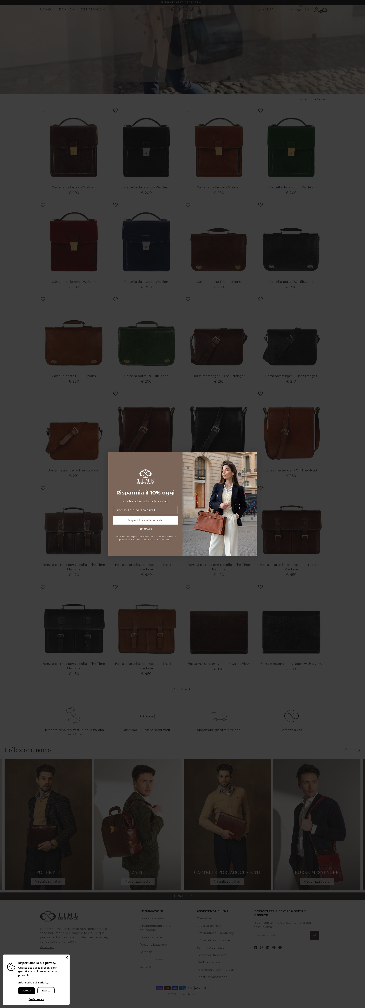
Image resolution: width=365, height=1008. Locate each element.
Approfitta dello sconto (145, 520)
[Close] (67, 957)
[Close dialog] (251, 457)
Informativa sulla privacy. (33, 982)
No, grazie (145, 528)
